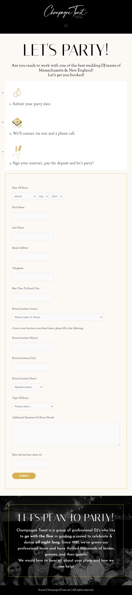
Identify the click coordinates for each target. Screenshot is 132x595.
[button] (66, 25)
